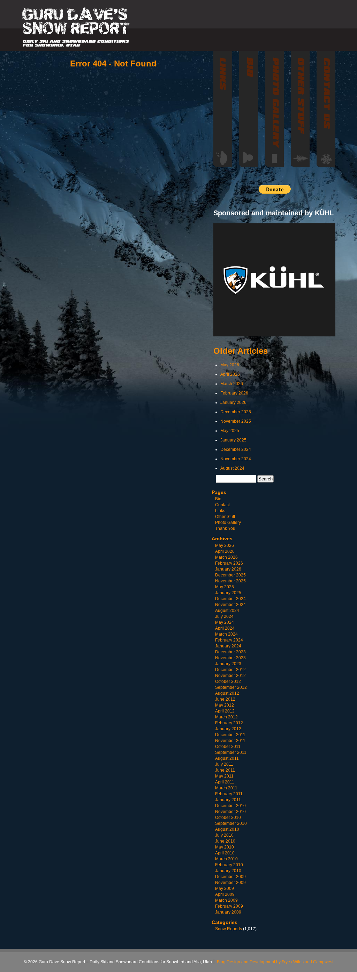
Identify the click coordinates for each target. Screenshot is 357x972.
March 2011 (226, 788)
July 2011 (224, 764)
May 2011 (224, 776)
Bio (218, 498)
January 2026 (233, 402)
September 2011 (230, 752)
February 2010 (229, 864)
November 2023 (230, 657)
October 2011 (228, 746)
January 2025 (233, 440)
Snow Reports (228, 928)
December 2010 (230, 805)
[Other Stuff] (300, 109)
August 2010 (227, 829)
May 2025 (229, 430)
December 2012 (230, 669)
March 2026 (231, 383)
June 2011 (225, 770)
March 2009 (226, 900)
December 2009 (230, 876)
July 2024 (224, 616)
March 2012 (226, 717)
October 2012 (228, 681)
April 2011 (224, 782)
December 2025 (235, 411)
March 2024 (226, 634)
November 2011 (230, 740)
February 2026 (234, 393)
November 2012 (230, 675)
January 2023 (228, 663)
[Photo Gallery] (274, 109)
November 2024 (235, 458)
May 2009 (224, 888)
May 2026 (229, 364)
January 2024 (228, 646)
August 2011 (227, 758)
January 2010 (228, 870)
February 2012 (229, 722)
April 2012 (225, 711)
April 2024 (225, 628)
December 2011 (230, 734)
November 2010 (230, 811)
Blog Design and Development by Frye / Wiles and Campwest (275, 961)
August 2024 (232, 468)
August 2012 (227, 693)
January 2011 (228, 799)
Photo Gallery (228, 522)
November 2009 (230, 882)
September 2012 (231, 687)
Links (220, 510)
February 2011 (229, 793)
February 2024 (229, 640)
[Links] (222, 109)
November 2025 (235, 421)
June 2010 (225, 841)
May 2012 (224, 705)
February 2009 (229, 906)
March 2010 (226, 859)
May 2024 (224, 622)
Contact (222, 504)
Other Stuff (225, 516)
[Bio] (248, 109)
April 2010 (225, 853)
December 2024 (235, 449)
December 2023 (230, 652)
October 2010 (228, 817)
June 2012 (225, 699)
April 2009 (225, 894)
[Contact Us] (326, 109)
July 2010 (224, 835)
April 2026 (230, 374)
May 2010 (224, 847)
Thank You (225, 528)
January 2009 (228, 912)
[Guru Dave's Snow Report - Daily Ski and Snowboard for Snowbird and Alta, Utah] (76, 27)
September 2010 (231, 823)
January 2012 (228, 728)
